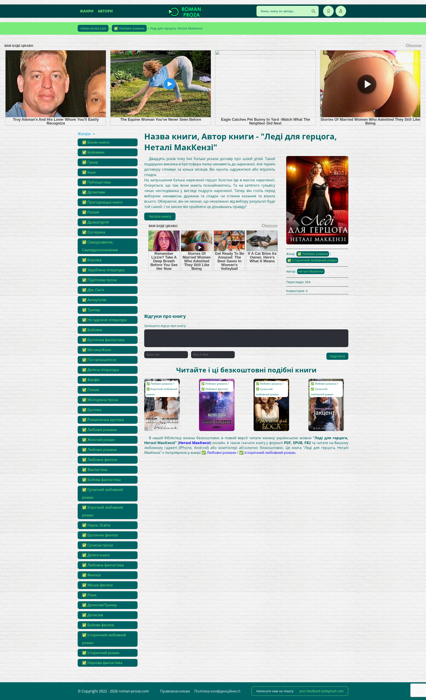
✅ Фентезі (91, 575)
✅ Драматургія (95, 222)
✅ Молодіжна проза (100, 399)
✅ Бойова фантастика (101, 479)
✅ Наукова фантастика (102, 662)
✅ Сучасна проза (97, 545)
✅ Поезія (90, 212)
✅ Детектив (92, 615)
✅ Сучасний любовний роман (102, 493)
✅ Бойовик (92, 329)
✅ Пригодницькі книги (102, 202)
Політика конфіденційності (217, 691)
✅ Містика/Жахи (96, 349)
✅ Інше (89, 172)
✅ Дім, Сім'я (93, 289)
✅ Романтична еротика (103, 419)
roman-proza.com (93, 28)
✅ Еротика (91, 409)
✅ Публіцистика (96, 182)
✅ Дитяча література (100, 369)
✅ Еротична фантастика (103, 339)
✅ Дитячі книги (96, 555)
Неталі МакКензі (310, 271)
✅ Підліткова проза (99, 279)
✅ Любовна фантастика (103, 565)
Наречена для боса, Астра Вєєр (271, 385)
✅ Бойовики (93, 152)
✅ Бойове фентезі (98, 625)
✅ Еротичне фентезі (100, 535)
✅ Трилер (91, 309)
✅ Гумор (90, 162)
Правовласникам (175, 691)
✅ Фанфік (91, 379)
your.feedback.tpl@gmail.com (321, 691)
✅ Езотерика (93, 232)
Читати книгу (160, 216)
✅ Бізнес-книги (95, 142)
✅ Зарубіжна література (103, 269)
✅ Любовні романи (129, 28)
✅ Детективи (93, 192)
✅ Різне (89, 595)
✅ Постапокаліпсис (99, 359)
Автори (105, 11)
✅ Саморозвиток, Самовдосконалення (100, 246)
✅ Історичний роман (100, 652)
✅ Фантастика (94, 469)
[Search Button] (313, 11)
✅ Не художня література (104, 319)
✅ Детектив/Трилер (99, 605)
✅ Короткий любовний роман (102, 511)
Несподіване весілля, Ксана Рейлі (162, 385)
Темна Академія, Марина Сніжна (213, 385)
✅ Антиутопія (94, 299)
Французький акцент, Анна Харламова (321, 387)
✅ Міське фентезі (97, 585)
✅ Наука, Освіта (96, 525)
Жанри (86, 11)
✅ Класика (91, 259)
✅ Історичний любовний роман (104, 639)
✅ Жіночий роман (98, 439)
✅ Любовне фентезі (99, 459)
